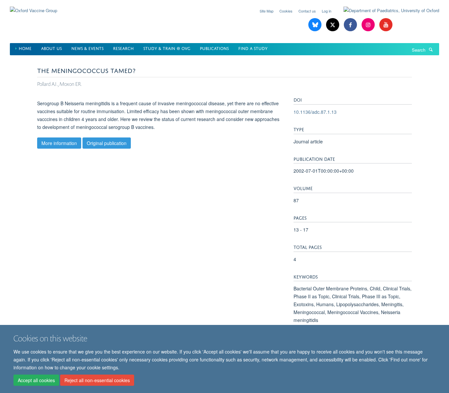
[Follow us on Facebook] (351, 25)
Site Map (266, 10)
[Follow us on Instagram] (369, 25)
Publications (214, 48)
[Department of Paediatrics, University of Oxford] (386, 10)
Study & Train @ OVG (166, 48)
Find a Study (253, 48)
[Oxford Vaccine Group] (33, 6)
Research (123, 48)
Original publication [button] (107, 143)
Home (25, 48)
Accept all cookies (36, 380)
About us (51, 48)
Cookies (286, 10)
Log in (326, 10)
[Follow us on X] (333, 25)
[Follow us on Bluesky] (315, 25)
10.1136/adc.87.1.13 (315, 112)
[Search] (430, 49)
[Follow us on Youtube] (385, 25)
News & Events (87, 48)
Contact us (307, 10)
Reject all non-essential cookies (97, 380)
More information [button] (59, 143)
